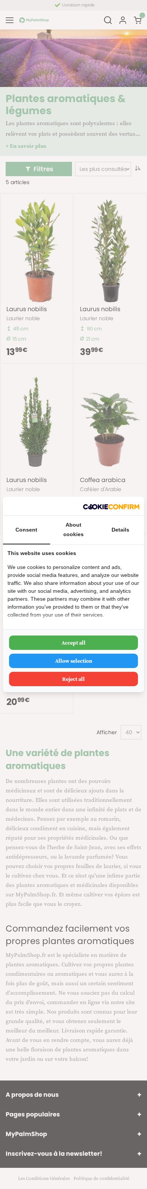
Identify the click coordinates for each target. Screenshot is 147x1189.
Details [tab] (120, 530)
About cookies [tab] (73, 529)
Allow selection (73, 661)
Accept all (73, 642)
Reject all (73, 679)
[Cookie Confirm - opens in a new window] (111, 506)
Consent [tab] (26, 530)
